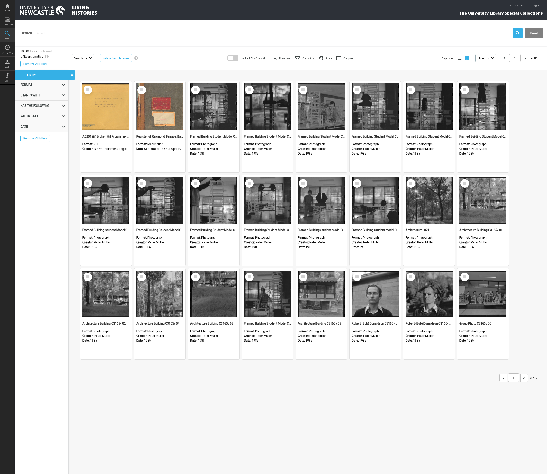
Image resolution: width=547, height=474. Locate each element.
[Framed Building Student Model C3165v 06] (159, 200)
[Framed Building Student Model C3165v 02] (375, 200)
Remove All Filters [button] (35, 64)
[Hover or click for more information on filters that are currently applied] (47, 56)
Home (7, 10)
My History (7, 52)
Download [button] (281, 58)
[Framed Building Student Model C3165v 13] (213, 106)
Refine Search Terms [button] (116, 58)
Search (7, 38)
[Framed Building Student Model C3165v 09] (429, 106)
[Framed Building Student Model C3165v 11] (321, 106)
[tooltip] (136, 58)
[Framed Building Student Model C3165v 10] (375, 106)
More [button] (7, 81)
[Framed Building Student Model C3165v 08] (482, 106)
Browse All (7, 24)
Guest (522, 5)
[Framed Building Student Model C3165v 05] (213, 200)
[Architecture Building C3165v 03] (213, 294)
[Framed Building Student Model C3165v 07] (105, 200)
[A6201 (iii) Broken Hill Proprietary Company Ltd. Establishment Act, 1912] (105, 106)
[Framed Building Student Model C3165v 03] (321, 200)
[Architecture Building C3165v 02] (105, 294)
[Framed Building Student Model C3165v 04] (267, 200)
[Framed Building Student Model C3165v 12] (267, 106)
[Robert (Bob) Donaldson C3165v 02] (375, 294)
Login (7, 67)
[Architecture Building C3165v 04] (159, 294)
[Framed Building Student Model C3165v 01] (267, 294)
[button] (518, 33)
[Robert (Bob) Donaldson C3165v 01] (429, 294)
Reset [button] (534, 33)
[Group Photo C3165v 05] (482, 294)
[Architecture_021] (429, 200)
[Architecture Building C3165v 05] (321, 294)
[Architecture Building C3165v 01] (482, 200)
